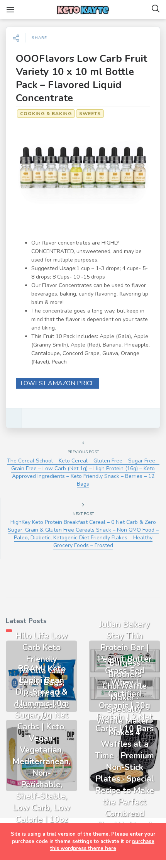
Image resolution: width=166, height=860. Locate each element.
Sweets (90, 113)
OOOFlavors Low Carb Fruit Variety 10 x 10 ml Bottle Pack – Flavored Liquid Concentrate (81, 78)
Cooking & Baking (46, 113)
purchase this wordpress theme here (102, 845)
